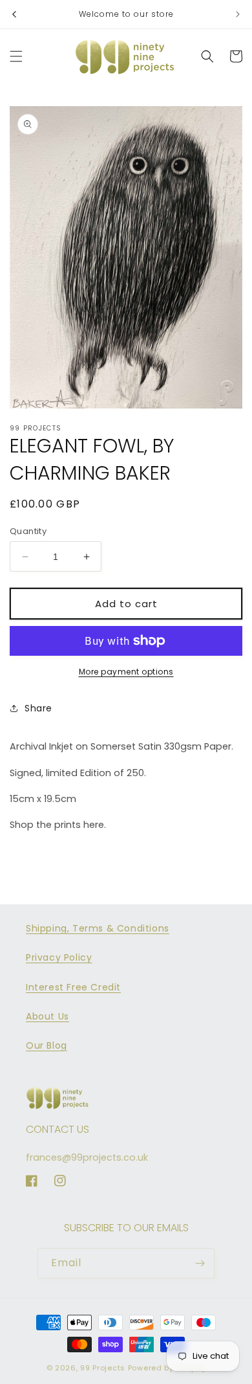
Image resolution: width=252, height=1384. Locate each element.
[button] (16, 56)
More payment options (126, 671)
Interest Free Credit (73, 987)
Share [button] (38, 708)
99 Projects (102, 1368)
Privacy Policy (59, 957)
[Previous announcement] (14, 14)
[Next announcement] (238, 14)
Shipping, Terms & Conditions (97, 928)
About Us (47, 1016)
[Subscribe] (199, 1263)
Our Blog (46, 1045)
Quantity (28, 531)
